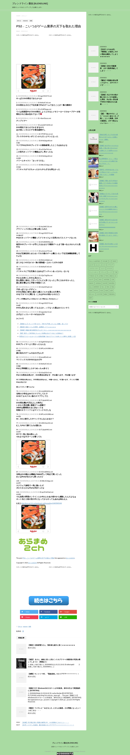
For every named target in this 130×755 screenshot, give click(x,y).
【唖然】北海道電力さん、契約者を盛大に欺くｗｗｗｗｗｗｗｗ (51, 645)
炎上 (90, 287)
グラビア (110, 265)
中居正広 (92, 276)
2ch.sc (20, 626)
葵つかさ (92, 294)
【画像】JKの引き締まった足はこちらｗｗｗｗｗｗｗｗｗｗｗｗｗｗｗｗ (108, 246)
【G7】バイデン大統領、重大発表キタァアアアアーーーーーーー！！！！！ (48, 725)
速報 (29, 626)
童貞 (101, 290)
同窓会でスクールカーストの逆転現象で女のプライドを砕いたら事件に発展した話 (47, 336)
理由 (112, 287)
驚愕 (90, 298)
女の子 (91, 279)
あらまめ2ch (70, 558)
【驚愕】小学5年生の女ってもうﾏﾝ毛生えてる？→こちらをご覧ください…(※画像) (108, 172)
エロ (104, 265)
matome (25, 626)
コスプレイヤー (94, 268)
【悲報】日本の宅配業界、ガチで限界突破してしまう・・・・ (109, 68)
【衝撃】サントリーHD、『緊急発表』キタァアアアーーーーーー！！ (53, 674)
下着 (115, 272)
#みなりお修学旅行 (95, 261)
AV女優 (105, 261)
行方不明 (99, 294)
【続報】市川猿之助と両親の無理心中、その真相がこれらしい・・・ (45, 722)
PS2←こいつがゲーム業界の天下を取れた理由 (38, 558)
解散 (105, 294)
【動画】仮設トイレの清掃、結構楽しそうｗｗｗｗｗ (37, 327)
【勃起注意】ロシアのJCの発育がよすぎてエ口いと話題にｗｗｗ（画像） (108, 137)
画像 (90, 290)
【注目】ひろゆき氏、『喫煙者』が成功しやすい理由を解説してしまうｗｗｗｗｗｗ (109, 53)
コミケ (103, 268)
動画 (111, 276)
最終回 (91, 283)
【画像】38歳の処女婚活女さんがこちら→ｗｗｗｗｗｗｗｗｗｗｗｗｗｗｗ (45, 330)
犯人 (103, 287)
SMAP (114, 261)
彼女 (100, 279)
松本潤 (105, 283)
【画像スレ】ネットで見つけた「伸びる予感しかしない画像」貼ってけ (43, 324)
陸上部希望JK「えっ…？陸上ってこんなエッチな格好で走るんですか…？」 (108, 161)
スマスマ (109, 268)
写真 (106, 276)
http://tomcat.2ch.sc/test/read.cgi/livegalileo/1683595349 (42, 503)
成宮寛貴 (106, 279)
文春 (112, 279)
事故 (101, 276)
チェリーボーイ (94, 272)
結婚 (106, 290)
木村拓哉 (98, 283)
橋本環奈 (111, 283)
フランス (103, 272)
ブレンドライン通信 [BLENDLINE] (30, 3)
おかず (91, 265)
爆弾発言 (96, 287)
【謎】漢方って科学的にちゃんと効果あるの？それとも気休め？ (41, 333)
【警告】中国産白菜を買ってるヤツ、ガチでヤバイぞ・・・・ (109, 82)
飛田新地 (111, 294)
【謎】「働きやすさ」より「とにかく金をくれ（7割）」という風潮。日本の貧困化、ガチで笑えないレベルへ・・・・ (109, 118)
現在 (108, 287)
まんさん (98, 265)
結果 (111, 290)
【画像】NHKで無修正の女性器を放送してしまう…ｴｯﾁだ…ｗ (108, 235)
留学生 (96, 290)
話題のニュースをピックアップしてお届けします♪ (65, 746)
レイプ (110, 272)
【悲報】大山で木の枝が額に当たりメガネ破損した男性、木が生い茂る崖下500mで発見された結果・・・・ (109, 99)
